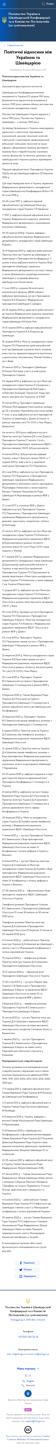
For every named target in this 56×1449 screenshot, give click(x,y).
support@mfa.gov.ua (34, 1421)
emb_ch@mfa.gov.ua (17, 1354)
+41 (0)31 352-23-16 (28, 1337)
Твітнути (28, 1270)
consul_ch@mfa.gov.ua (38, 1354)
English (30, 1381)
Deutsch (30, 1385)
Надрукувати (30, 1276)
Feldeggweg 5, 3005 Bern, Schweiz (28, 1320)
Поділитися (29, 1263)
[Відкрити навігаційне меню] (4, 4)
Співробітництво (15, 45)
